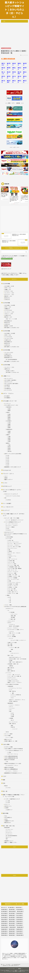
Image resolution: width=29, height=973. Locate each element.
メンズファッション (12, 677)
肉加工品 (13, 727)
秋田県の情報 (12, 929)
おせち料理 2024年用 (9, 305)
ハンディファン (9, 834)
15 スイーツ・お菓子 (12, 563)
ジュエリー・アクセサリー (13, 628)
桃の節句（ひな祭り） (10, 370)
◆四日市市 (3, 64)
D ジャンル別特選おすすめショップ (12, 522)
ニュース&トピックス (8, 507)
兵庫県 (9, 439)
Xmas (5, 816)
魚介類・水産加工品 (13, 701)
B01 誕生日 (7, 396)
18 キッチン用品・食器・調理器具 (14, 568)
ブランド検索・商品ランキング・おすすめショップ (13, 514)
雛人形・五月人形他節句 (14, 626)
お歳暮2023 (7, 308)
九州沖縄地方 (8, 421)
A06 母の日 (7, 385)
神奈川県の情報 (5, 927)
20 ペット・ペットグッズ (13, 571)
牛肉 (7, 761)
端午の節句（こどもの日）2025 (11, 361)
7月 (10, 599)
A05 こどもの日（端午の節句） (11, 383)
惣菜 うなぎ (10, 655)
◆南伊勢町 (8, 81)
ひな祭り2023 (7, 315)
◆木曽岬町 (19, 72)
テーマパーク (7, 403)
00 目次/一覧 (10, 540)
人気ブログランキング (6, 268)
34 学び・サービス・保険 (13, 593)
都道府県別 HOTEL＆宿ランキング (12, 467)
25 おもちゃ (8, 530)
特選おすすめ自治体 (9, 767)
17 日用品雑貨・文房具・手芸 (14, 566)
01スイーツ (7, 804)
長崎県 (9, 427)
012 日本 (8, 802)
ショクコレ (12, 631)
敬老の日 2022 (8, 296)
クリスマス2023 (8, 310)
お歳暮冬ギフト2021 (9, 820)
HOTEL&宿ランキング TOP (10, 401)
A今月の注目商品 (9, 537)
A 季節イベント (6, 376)
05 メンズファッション (12, 548)
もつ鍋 (12, 714)
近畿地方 (8, 434)
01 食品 (9, 752)
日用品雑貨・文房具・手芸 (13, 664)
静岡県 (9, 419)
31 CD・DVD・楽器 (11, 588)
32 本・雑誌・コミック (12, 590)
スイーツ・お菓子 (11, 635)
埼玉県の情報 (20, 911)
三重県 (9, 436)
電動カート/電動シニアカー (10, 842)
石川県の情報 (20, 925)
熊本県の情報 (12, 925)
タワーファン (8, 831)
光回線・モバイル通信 (12, 642)
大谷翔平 (6, 807)
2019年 (7, 457)
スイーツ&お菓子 (7, 503)
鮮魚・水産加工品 (11, 670)
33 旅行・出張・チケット (13, 591)
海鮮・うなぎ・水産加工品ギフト (16, 662)
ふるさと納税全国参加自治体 (6, 48)
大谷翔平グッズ (9, 809)
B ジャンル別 (8, 538)
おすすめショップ (7, 486)
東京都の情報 (5, 923)
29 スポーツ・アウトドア (13, 585)
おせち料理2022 (8, 817)
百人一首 (5, 791)
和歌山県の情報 (13, 911)
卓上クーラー (8, 837)
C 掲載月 (8, 595)
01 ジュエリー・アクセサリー (12, 771)
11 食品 (9, 557)
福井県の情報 (13, 927)
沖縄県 (9, 424)
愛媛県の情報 (5, 921)
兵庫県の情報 (12, 909)
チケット (11, 706)
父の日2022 (7, 299)
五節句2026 (7, 369)
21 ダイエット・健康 (12, 573)
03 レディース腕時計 (10, 527)
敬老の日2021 (7, 822)
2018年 (7, 455)
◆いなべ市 (3, 72)
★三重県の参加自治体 (8, 59)
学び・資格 (10, 644)
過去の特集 (5, 813)
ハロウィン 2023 (8, 313)
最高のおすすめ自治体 (9, 759)
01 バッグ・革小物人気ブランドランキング (14, 520)
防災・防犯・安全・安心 (9, 826)
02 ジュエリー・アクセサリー (12, 525)
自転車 (5, 478)
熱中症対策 (7, 827)
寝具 (12, 649)
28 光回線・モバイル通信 (13, 584)
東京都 (9, 448)
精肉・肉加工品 (11, 667)
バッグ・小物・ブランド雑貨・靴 (14, 676)
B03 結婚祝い (7, 397)
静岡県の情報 (12, 933)
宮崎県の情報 (12, 915)
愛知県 (9, 415)
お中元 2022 (7, 287)
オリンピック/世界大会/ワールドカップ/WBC (12, 490)
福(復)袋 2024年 (8, 326)
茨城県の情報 (5, 931)
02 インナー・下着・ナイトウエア (14, 543)
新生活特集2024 (8, 341)
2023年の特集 (6, 302)
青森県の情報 (5, 933)
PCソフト (11, 638)
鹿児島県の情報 (20, 935)
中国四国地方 (8, 407)
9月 (10, 602)
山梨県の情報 (12, 917)
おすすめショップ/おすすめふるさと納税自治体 (15, 606)
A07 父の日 (7, 386)
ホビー (11, 709)
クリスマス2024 (8, 336)
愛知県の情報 (12, 921)
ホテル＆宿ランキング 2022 (11, 405)
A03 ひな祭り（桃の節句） (10, 380)
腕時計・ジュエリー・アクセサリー (15, 682)
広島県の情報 (20, 919)
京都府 (9, 438)
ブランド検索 (7, 735)
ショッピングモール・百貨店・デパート (16, 629)
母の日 (7, 731)
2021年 (7, 460)
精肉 (12, 693)
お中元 (5, 819)
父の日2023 (7, 324)
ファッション (8, 672)
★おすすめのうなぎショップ (15, 657)
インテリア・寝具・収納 (14, 647)
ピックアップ (6, 510)
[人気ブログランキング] (14, 264)
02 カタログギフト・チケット (12, 765)
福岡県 (9, 425)
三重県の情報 (12, 907)
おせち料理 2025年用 (9, 333)
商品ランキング (8, 739)
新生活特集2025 (8, 356)
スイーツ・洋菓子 (9, 737)
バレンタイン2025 (8, 352)
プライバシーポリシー (12, 968)
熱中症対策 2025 (8, 357)
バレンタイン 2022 (9, 292)
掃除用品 (11, 665)
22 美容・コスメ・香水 (12, 574)
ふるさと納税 (6, 744)
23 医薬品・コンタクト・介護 (14, 576)
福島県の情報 (5, 929)
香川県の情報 (20, 933)
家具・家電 (10, 645)
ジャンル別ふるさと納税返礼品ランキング (14, 750)
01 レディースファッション (12, 523)
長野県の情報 (20, 931)
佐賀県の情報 (5, 909)
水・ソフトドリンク (13, 722)
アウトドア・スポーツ (8, 473)
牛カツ (12, 697)
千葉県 (9, 445)
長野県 (9, 417)
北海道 (9, 431)
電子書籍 (13, 617)
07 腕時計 (10, 551)
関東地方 (8, 443)
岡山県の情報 (5, 919)
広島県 (9, 409)
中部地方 (8, 412)
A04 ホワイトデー (8, 381)
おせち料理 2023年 (9, 286)
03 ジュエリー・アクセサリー (14, 545)
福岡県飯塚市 (10, 703)
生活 (4, 783)
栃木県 (9, 449)
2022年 (7, 461)
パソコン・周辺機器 (12, 636)
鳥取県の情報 (12, 935)
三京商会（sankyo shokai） (13, 680)
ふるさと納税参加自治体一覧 (11, 758)
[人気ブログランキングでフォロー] (14, 258)
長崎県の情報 (12, 931)
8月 (10, 600)
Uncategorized (7, 470)
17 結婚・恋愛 (12, 619)
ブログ (4, 776)
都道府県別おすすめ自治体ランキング (13, 773)
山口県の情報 (20, 915)
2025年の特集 (6, 350)
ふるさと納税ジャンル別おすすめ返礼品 (13, 748)
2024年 (7, 465)
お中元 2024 (7, 335)
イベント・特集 (8, 605)
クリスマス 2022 (8, 291)
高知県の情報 (5, 935)
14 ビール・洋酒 (11, 562)
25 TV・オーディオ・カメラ (13, 579)
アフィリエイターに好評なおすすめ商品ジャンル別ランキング (15, 534)
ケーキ (11, 689)
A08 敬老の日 (7, 388)
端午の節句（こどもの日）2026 (12, 372)
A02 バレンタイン (8, 378)
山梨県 (9, 414)
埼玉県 (9, 446)
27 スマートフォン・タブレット (14, 582)
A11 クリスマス (8, 390)
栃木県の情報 (12, 923)
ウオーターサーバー (15, 653)
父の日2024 (7, 345)
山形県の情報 (5, 917)
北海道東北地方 (9, 429)
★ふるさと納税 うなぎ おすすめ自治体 (18, 659)
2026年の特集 (6, 364)
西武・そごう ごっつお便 (11, 318)
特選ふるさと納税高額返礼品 (11, 769)
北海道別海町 (10, 686)
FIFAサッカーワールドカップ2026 (13, 496)
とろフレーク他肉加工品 (16, 694)
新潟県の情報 (20, 921)
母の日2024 (7, 343)
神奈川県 (9, 451)
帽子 (7, 838)
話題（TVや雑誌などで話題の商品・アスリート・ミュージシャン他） (14, 795)
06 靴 (9, 549)
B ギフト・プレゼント (8, 393)
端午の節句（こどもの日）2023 (11, 327)
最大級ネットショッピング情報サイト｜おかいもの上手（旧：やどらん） (14, 9)
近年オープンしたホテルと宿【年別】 (13, 453)
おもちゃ (9, 622)
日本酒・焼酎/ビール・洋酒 (10, 741)
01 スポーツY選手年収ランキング (12, 799)
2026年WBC (8, 499)
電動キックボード (8, 479)
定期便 (12, 716)
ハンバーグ (13, 696)
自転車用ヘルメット (9, 840)
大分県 (9, 422)
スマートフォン (14, 614)
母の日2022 (7, 298)
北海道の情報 (20, 909)
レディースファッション (12, 679)
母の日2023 (7, 322)
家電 (10, 651)
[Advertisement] (14, 33)
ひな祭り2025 (7, 354)
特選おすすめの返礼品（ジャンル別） (13, 763)
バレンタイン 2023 (9, 312)
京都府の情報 (19, 907)
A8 (8, 610)
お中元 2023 (7, 307)
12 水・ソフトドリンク (12, 559)
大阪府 (9, 441)
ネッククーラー (9, 832)
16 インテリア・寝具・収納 (13, 565)
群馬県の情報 (20, 929)
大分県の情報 (5, 913)
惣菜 (10, 711)
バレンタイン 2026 (9, 367)
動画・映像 (13, 615)
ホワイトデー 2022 (9, 294)
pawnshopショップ (8, 532)
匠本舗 (11, 660)
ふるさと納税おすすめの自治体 (12, 684)
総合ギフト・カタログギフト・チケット (17, 699)
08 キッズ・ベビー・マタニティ (14, 552)
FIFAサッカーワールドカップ (11, 494)
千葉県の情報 (5, 911)
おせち (12, 713)
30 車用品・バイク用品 (12, 587)
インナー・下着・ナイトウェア (14, 674)
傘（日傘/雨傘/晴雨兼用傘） (12, 359)
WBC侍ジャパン (8, 806)
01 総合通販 (12, 612)
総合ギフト (10, 669)
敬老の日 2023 (8, 317)
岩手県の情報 (12, 919)
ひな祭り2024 (7, 340)
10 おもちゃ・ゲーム (12, 556)
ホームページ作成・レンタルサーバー (18, 640)
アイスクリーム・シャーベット (16, 688)
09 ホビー (10, 554)
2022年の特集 (6, 283)
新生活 (5, 785)
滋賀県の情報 (5, 925)
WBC (5, 498)
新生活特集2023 (8, 321)
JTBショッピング (11, 621)
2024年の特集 (6, 331)
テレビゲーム (12, 624)
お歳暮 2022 (7, 289)
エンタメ (5, 483)
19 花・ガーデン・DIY (12, 570)
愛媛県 (9, 410)
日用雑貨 (11, 718)
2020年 (7, 458)
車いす (12, 720)
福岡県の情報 (20, 927)
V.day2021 (4, 907)
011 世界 (8, 801)
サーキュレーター (9, 829)
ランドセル (8, 787)
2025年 (7, 528)
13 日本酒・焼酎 (11, 560)
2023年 (7, 463)
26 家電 (9, 581)
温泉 (4, 779)
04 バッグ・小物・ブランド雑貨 (11, 518)
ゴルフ (5, 476)
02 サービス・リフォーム (13, 754)
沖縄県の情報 (20, 923)
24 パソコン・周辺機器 (12, 577)
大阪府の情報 (12, 913)
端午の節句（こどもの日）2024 (11, 346)
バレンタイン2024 (8, 338)
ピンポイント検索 (8, 747)
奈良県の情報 (20, 913)
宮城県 (9, 432)
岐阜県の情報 (20, 917)
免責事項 (19, 968)
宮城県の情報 (5, 915)
